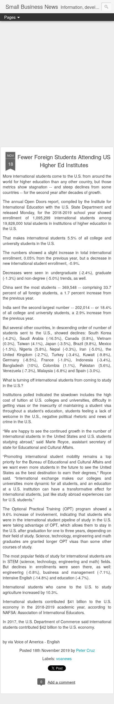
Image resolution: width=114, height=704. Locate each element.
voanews (64, 658)
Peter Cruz (85, 650)
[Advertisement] (57, 84)
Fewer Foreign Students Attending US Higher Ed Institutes (63, 161)
